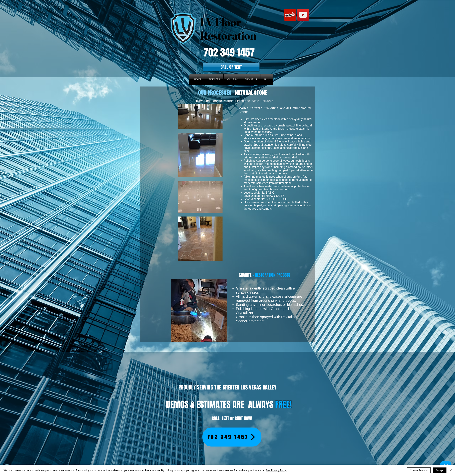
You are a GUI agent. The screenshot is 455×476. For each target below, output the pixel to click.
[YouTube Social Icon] (303, 15)
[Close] (451, 470)
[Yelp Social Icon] (290, 15)
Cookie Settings (419, 470)
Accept (439, 470)
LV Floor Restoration (228, 29)
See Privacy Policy (276, 470)
